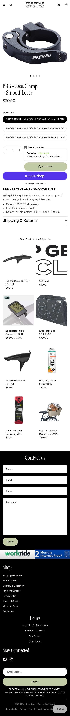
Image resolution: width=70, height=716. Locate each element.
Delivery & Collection (13, 585)
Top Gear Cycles (29, 704)
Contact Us (8, 611)
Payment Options (12, 590)
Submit (10, 541)
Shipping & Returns (20, 220)
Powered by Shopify (46, 704)
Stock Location (36, 147)
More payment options (35, 183)
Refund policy (9, 580)
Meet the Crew (10, 606)
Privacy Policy (9, 595)
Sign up (35, 681)
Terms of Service (11, 601)
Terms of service (41, 709)
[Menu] (3, 5)
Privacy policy (26, 709)
